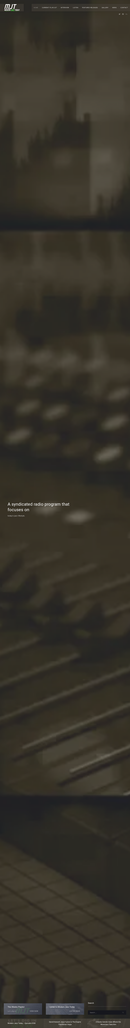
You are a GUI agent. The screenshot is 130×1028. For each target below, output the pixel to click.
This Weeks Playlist (16, 1007)
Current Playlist (49, 7)
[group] (21, 1023)
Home (36, 7)
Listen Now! (75, 1011)
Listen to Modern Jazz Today (62, 1007)
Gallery (105, 7)
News (114, 7)
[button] (2, 509)
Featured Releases (90, 7)
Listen (75, 7)
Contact (124, 7)
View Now (34, 1011)
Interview (65, 7)
